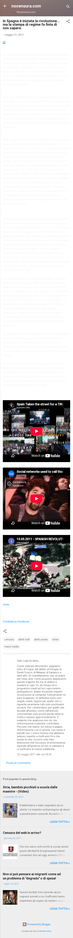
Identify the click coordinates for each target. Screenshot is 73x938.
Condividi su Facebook (16, 621)
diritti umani (41, 639)
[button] (68, 22)
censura (9, 639)
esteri (55, 639)
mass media (11, 646)
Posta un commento (18, 763)
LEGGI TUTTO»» (60, 821)
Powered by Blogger (39, 924)
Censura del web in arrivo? (22, 833)
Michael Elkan (45, 931)
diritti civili (24, 639)
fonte (6, 604)
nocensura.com (26, 6)
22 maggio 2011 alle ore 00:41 (34, 754)
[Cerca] (68, 7)
